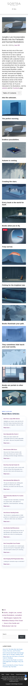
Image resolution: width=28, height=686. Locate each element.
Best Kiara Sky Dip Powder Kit (11, 464)
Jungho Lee (12, 612)
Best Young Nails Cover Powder (12, 543)
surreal (19, 612)
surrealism (18, 615)
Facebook (16, 88)
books (6, 612)
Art (5, 610)
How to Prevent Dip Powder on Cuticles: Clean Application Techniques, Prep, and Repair (13, 661)
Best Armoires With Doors (10, 449)
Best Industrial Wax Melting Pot (12, 480)
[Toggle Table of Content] (18, 93)
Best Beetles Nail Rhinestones (11, 528)
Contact (7, 674)
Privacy (12, 674)
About (2, 674)
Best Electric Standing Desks (11, 512)
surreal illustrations (8, 615)
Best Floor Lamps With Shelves (12, 418)
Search (4, 634)
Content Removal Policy (21, 674)
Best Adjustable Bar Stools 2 (11, 434)
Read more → (7, 427)
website (4, 88)
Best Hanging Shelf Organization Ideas (14, 558)
